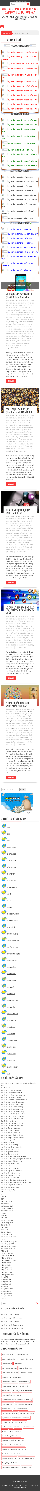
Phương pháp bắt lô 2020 (14, 334)
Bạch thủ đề (18, 1364)
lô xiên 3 (4, 1431)
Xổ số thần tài (11, 927)
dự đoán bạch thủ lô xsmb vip (11, 1097)
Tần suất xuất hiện (12, 1014)
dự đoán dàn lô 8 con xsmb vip (12, 1126)
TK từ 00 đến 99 (11, 1020)
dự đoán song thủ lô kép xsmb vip (13, 1137)
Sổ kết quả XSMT (11, 867)
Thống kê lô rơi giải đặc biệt (15, 449)
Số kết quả (5, 1204)
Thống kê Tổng (11, 1007)
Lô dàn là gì (18, 1427)
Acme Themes (21, 1488)
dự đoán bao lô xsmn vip (10, 1168)
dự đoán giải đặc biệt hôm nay (22, 1391)
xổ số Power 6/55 (12, 887)
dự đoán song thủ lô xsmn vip (11, 1185)
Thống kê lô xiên (11, 974)
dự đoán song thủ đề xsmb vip (12, 1135)
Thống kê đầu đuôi (12, 960)
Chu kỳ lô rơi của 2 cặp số (20, 427)
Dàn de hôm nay (24, 1382)
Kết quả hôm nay (7, 1201)
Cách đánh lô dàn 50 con (10, 1373)
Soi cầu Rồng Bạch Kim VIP (14, 643)
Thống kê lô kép (11, 980)
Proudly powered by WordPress (12, 1485)
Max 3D (9, 894)
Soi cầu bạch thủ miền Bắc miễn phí (20, 336)
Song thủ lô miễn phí (24, 446)
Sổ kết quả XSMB (11, 854)
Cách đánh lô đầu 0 (12, 425)
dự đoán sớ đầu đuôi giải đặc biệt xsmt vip (16, 1159)
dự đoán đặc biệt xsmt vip (10, 1149)
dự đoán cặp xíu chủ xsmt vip (11, 1147)
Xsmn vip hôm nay (7, 1166)
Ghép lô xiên (6, 1422)
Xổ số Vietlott (5, 1225)
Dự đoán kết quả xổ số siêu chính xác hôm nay (17, 1400)
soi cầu (26, 334)
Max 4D (9, 900)
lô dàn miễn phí (29, 1427)
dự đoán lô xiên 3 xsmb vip (10, 1130)
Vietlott (3, 1213)
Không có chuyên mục (19, 1422)
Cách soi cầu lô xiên (25, 1368)
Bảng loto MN (6, 1282)
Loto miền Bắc (11, 1027)
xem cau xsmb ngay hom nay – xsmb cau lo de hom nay (20, 10)
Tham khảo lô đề (7, 1192)
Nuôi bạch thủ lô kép (25, 331)
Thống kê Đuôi (11, 994)
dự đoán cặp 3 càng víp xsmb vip (12, 1102)
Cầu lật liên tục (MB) (13, 940)
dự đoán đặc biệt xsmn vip (10, 1173)
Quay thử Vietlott (12, 1067)
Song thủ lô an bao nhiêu (20, 444)
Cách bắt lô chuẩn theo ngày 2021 (22, 312)
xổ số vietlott (11, 874)
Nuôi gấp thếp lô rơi (15, 633)
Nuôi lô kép (26, 633)
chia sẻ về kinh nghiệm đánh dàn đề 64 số (18, 511)
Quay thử (4, 1286)
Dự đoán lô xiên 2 (7, 1404)
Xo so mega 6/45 (11, 881)
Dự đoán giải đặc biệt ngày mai (12, 1395)
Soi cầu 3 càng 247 (15, 1431)
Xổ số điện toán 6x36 (13, 914)
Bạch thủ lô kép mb (17, 624)
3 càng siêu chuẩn (8, 1355)
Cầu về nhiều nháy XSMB (10, 1241)
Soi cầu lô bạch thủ (25, 338)
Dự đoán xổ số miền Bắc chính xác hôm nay (16, 1418)
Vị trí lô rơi (23, 345)
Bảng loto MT (6, 1279)
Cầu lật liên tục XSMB (8, 1246)
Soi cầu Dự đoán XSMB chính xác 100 (14, 1449)
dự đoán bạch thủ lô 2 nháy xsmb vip (14, 1100)
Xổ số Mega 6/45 (7, 1223)
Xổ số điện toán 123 (12, 920)
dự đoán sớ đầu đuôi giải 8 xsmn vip (14, 1180)
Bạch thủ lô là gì (15, 308)
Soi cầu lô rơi (16, 640)
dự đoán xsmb (6, 1409)
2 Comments (14, 348)
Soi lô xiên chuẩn (19, 1454)
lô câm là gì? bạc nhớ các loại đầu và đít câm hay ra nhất (20, 610)
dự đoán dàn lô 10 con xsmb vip (12, 1116)
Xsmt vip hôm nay (7, 1142)
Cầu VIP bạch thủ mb (27, 319)
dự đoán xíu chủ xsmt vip (10, 1163)
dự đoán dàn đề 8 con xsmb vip (12, 1109)
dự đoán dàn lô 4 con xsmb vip (12, 1119)
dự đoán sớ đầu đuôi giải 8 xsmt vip (13, 1156)
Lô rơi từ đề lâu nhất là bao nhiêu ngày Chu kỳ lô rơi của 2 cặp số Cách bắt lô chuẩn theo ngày (19, 329)
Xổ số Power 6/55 (7, 1220)
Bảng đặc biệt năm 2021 (9, 1368)
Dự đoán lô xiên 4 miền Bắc (24, 1404)
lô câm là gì (13, 432)
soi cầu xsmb (28, 643)
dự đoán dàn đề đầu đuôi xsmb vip (13, 1114)
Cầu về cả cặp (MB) (12, 947)
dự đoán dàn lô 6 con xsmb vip (12, 1123)
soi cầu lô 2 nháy (12, 338)
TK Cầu (3, 1239)
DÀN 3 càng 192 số (26, 1373)
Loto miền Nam (11, 1034)
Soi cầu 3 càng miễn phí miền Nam (13, 1440)
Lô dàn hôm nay (7, 1427)
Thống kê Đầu (11, 987)
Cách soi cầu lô (27, 317)
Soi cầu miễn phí (11, 341)
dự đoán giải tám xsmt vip (10, 1152)
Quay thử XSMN (11, 1054)
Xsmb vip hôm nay (7, 1088)
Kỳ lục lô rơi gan (11, 322)
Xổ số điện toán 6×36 (8, 1237)
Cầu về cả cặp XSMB (8, 1244)
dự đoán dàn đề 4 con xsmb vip (12, 1104)
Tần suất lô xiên (26, 1467)
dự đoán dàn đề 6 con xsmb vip (12, 1107)
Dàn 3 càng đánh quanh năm (11, 1377)
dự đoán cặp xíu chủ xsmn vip (11, 1171)
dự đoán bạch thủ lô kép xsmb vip (13, 1095)
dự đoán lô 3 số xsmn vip (10, 1178)
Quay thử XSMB (11, 1047)
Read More (11, 381)
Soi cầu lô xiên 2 (7, 1454)
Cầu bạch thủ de (14, 626)
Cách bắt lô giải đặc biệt (14, 315)
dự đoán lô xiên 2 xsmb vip (10, 1128)
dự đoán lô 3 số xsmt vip (9, 1154)
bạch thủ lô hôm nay (18, 621)
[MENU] (2, 26)
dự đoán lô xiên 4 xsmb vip (10, 1133)
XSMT (8, 841)
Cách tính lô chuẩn (12, 319)
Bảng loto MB (6, 1284)
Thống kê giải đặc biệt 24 (26, 1458)
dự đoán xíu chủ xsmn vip (10, 1187)
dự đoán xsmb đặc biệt (27, 1413)
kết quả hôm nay (11, 847)
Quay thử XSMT (11, 1060)
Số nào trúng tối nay (8, 1189)
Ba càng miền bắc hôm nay (10, 1359)
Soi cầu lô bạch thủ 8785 (16, 638)
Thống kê (9, 907)
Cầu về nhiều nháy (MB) (13, 954)
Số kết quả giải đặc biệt (9, 1458)
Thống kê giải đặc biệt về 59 (10, 1467)
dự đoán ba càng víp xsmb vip (11, 1090)
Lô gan (10, 434)
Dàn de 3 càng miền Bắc (9, 1382)
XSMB (8, 827)
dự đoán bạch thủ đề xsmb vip (12, 1093)
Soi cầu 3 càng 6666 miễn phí (11, 1436)
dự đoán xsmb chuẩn (20, 1409)
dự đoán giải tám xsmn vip (10, 1175)
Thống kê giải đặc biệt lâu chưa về (12, 1463)
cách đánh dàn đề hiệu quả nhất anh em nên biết (19, 410)
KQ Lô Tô (4, 1277)
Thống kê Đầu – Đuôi (12, 1000)
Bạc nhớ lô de (17, 423)
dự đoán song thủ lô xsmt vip (11, 1161)
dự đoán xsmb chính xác (10, 1413)
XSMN (8, 834)
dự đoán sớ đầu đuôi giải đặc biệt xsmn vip (16, 1182)
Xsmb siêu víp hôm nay (9, 1121)
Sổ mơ (8, 1074)
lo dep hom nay (23, 322)
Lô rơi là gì (29, 324)
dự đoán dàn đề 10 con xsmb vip (12, 1111)
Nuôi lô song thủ (23, 439)
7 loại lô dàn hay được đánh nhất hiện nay (18, 704)
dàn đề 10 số (24, 1386)
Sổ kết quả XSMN (11, 861)
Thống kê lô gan (11, 967)
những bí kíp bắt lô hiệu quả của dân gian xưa (19, 295)
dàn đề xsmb (6, 1391)
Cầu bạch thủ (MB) (12, 934)
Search (22, 789)
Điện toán (4, 1230)
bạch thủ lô (27, 423)
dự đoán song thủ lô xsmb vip (11, 1140)
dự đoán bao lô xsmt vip (9, 1145)
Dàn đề (15, 1386)
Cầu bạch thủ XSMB (8, 1249)
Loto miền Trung (12, 1040)
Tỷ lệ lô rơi (15, 345)
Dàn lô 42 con (6, 1386)
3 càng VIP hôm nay (22, 1355)
